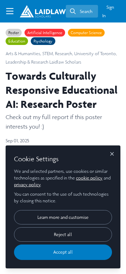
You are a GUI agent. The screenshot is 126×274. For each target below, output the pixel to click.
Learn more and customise (63, 217)
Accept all (63, 252)
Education (16, 41)
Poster (13, 32)
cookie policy (89, 178)
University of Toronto (95, 54)
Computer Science (86, 32)
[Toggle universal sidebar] (10, 11)
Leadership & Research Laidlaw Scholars (43, 62)
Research (63, 54)
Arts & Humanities (23, 54)
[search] (82, 11)
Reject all (63, 234)
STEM (47, 54)
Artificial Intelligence (44, 32)
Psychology (43, 41)
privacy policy (27, 185)
